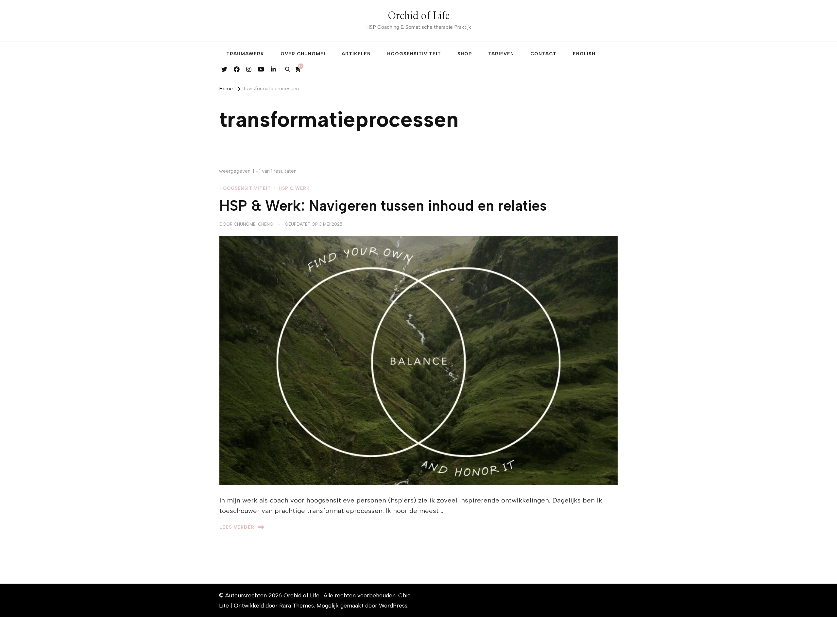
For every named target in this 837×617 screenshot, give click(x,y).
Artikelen (356, 54)
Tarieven (501, 54)
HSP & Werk (294, 188)
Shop (464, 54)
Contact (543, 54)
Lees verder (236, 527)
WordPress (393, 605)
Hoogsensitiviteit (414, 54)
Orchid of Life (419, 16)
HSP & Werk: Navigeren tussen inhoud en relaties (383, 205)
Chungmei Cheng (253, 224)
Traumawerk (245, 54)
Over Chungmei (303, 54)
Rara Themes (296, 605)
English (584, 54)
